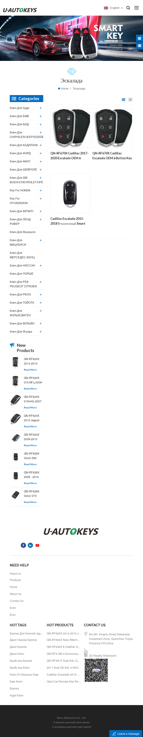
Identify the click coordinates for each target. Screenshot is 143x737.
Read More (30, 369)
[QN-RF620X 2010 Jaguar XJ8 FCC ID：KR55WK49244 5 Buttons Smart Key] (15, 419)
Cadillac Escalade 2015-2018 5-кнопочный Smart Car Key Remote (67, 221)
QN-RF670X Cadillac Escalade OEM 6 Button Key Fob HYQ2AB (112, 155)
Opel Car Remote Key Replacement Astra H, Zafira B (64, 681)
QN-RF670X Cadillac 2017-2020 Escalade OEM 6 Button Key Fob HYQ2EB (69, 155)
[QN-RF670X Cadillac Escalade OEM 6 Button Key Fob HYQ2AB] (112, 128)
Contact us (17, 601)
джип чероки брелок (23, 640)
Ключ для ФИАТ (20, 161)
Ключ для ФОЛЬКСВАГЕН (20, 313)
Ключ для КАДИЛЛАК (24, 145)
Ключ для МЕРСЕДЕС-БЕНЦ (22, 255)
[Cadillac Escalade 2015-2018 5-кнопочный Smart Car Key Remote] (70, 193)
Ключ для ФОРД (20, 153)
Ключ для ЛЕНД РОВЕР (20, 221)
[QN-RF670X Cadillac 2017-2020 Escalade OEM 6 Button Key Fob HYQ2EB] (70, 128)
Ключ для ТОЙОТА (22, 302)
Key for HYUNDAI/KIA (19, 200)
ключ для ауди (19, 108)
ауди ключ (16, 695)
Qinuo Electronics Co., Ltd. (71, 717)
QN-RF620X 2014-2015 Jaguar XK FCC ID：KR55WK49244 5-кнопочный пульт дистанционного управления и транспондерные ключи (33, 361)
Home (65, 88)
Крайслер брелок (21, 661)
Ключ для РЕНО (20, 294)
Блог (13, 608)
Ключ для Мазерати (22, 232)
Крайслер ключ (19, 668)
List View (130, 99)
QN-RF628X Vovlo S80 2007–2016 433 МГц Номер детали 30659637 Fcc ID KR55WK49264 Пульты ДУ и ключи (33, 455)
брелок (14, 688)
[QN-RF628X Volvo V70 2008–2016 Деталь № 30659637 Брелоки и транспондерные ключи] (15, 495)
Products (15, 580)
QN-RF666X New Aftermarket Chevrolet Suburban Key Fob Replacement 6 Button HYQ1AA (64, 640)
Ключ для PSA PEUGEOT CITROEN (23, 284)
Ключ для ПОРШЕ (21, 274)
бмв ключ (16, 681)
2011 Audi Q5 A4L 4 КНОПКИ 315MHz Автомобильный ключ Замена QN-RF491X (64, 668)
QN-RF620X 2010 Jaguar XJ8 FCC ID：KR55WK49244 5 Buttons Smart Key (33, 418)
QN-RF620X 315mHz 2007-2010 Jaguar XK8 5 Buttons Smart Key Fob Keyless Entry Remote (33, 399)
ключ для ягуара (21, 331)
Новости (15, 573)
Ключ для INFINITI (21, 211)
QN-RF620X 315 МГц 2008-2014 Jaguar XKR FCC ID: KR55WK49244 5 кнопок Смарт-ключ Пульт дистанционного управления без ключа (33, 380)
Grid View (123, 99)
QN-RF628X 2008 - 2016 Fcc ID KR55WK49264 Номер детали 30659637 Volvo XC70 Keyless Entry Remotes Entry (33, 474)
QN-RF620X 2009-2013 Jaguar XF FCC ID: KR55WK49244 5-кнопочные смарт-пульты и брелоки (33, 437)
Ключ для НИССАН (22, 265)
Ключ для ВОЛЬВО (22, 323)
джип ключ (17, 654)
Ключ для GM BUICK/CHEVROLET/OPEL (26, 180)
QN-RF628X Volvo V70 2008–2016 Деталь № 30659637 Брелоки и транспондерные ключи (33, 493)
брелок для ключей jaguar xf (27, 633)
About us (15, 594)
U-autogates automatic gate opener (71, 726)
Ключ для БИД (19, 124)
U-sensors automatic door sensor (71, 722)
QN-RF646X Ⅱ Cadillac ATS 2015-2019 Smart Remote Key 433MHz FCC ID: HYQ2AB (64, 647)
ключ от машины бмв (24, 674)
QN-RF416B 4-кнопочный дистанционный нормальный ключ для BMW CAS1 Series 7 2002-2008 (64, 654)
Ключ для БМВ (19, 116)
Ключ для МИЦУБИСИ (18, 242)
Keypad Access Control (71, 731)
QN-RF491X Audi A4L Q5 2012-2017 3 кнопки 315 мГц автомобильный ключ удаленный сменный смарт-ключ (64, 661)
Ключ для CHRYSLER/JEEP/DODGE (26, 134)
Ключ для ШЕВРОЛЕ (23, 169)
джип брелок (18, 647)
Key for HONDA (20, 190)
